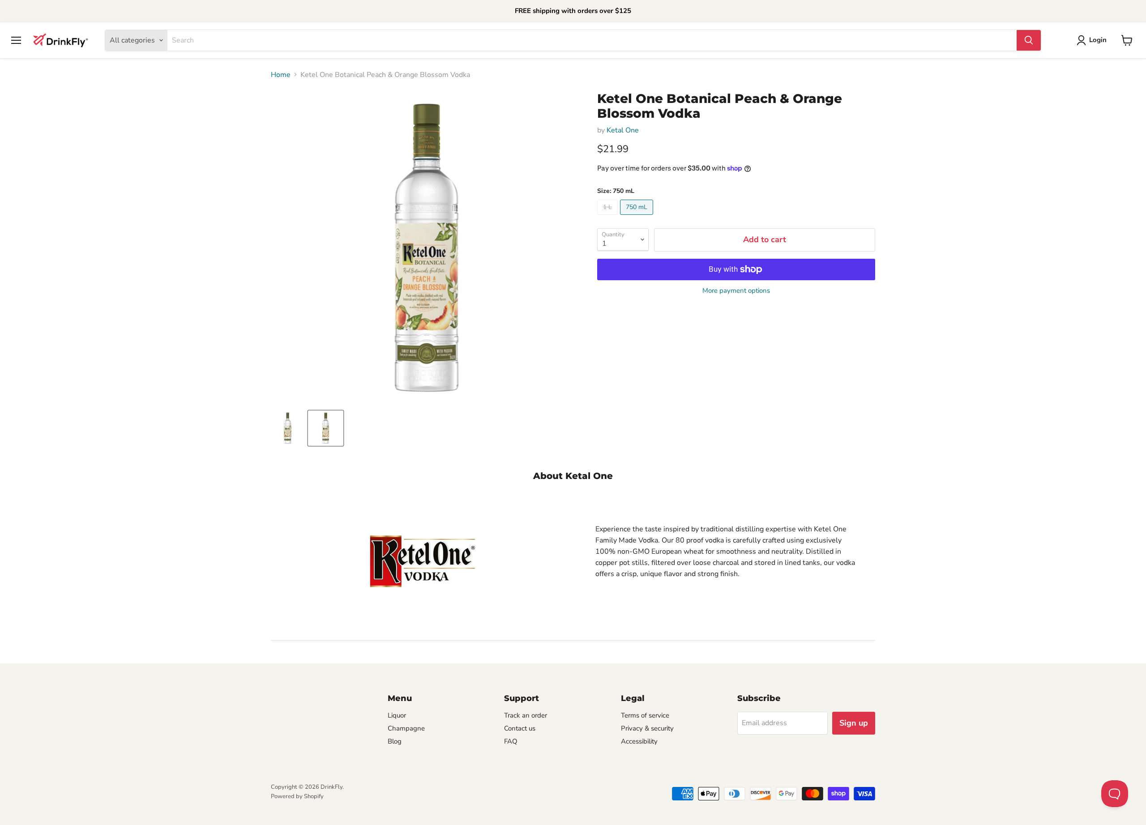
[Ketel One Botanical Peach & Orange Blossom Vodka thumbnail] (287, 428)
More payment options (736, 291)
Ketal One (623, 130)
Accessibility (639, 741)
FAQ (510, 741)
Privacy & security (647, 728)
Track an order (525, 715)
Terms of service (645, 715)
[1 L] (608, 217)
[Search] (1029, 40)
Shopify (314, 796)
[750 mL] (637, 217)
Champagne (406, 728)
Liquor (397, 715)
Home (281, 75)
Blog (395, 741)
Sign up (853, 723)
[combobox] (592, 40)
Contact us (519, 728)
